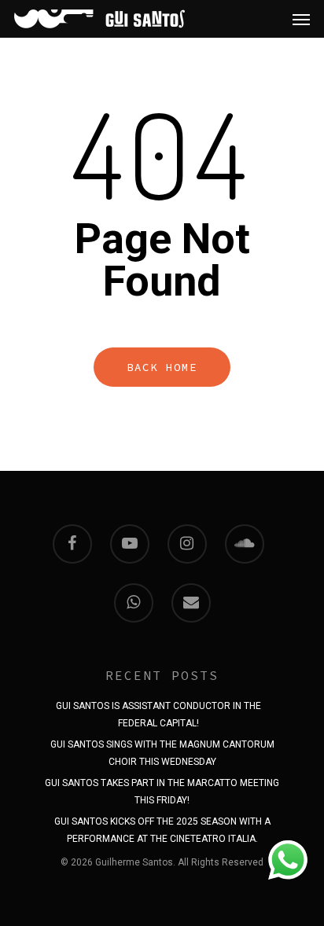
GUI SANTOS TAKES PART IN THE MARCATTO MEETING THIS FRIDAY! (162, 785)
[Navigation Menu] (301, 19)
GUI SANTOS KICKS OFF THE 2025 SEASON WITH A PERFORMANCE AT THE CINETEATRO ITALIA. (162, 824)
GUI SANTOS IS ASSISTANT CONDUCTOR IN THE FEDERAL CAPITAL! (158, 708)
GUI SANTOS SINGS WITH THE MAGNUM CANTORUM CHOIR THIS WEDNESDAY (162, 747)
